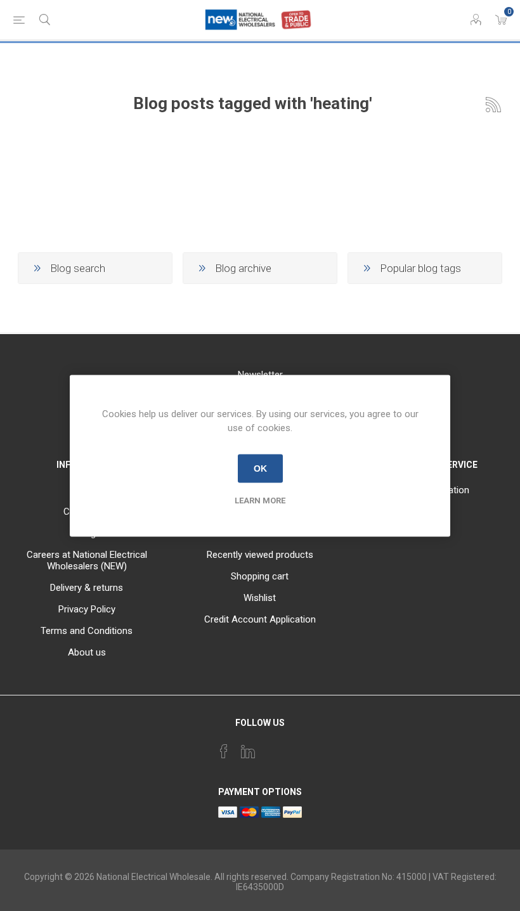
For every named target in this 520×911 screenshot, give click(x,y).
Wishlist (260, 598)
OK (260, 468)
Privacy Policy (86, 609)
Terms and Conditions (87, 630)
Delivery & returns (86, 587)
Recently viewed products (260, 554)
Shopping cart (260, 576)
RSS (493, 104)
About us (87, 652)
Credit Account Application (260, 619)
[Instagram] (272, 747)
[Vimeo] (248, 751)
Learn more (260, 500)
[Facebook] (224, 751)
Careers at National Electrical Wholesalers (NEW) (87, 560)
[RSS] (296, 747)
